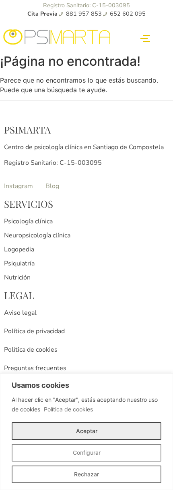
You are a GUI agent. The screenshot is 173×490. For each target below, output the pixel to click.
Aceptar (86, 430)
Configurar (87, 452)
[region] (86, 431)
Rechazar (86, 474)
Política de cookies (68, 409)
